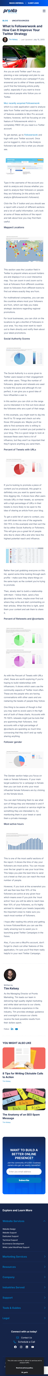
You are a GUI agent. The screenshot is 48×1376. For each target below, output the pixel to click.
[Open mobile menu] (44, 11)
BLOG (5, 20)
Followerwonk (31, 134)
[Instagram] (21, 1347)
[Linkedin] (26, 1347)
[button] (46, 1211)
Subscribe (24, 1180)
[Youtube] (32, 1347)
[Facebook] (15, 1347)
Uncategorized (20, 20)
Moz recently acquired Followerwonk (22, 103)
